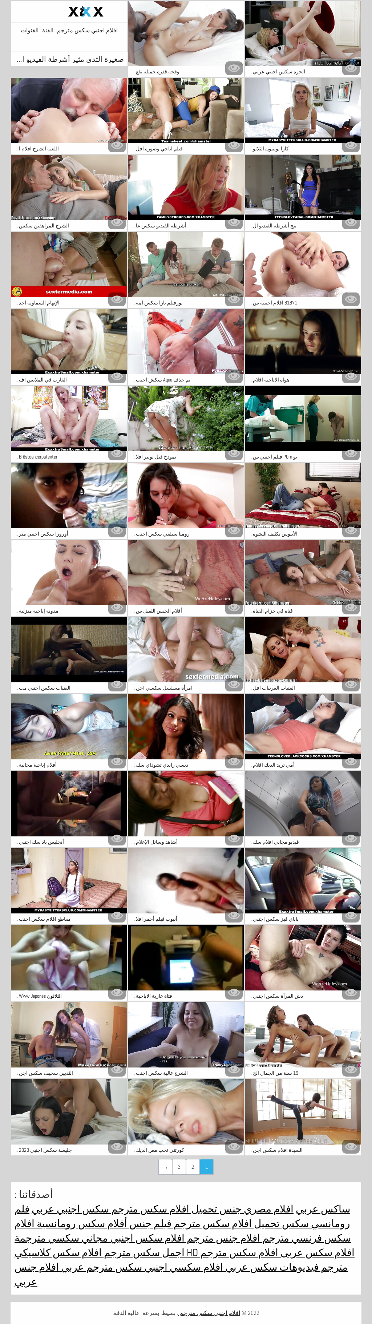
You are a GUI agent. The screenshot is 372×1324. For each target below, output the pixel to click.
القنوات (30, 30)
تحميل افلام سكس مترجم (163, 1209)
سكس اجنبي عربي (70, 1209)
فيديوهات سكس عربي (271, 1267)
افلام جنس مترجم (222, 1238)
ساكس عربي (323, 1209)
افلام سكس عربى (316, 1252)
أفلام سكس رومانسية (81, 1223)
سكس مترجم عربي (100, 1267)
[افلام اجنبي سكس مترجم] (69, 12)
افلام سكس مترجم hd (231, 1252)
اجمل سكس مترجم (143, 1252)
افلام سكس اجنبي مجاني (132, 1238)
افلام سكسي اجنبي (182, 1267)
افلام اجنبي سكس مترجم (87, 30)
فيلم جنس (149, 1223)
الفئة (47, 30)
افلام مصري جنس (255, 1209)
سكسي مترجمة (47, 1238)
